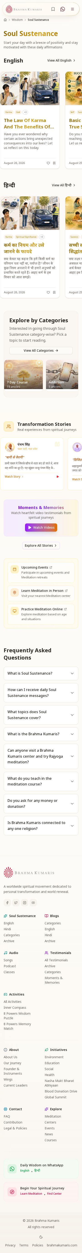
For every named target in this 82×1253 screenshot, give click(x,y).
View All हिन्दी (62, 185)
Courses (51, 1140)
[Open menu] (72, 9)
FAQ (7, 1116)
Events (50, 1128)
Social (49, 1069)
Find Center (54, 1194)
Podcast (10, 966)
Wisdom (17, 19)
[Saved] (53, 9)
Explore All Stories (39, 545)
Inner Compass (15, 1007)
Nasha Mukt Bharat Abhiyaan (59, 1083)
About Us (10, 1057)
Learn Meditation (31, 1194)
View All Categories (39, 350)
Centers (50, 1122)
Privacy (10, 1245)
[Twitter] (16, 902)
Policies (37, 1245)
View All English (59, 60)
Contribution (13, 1122)
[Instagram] (24, 902)
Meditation (53, 1116)
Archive (9, 941)
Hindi (7, 929)
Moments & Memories (54, 980)
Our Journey (12, 1063)
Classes (9, 972)
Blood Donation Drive (61, 1091)
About (14, 1050)
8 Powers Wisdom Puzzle (17, 1015)
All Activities (12, 1001)
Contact (15, 1109)
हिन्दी (37, 1170)
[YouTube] (33, 902)
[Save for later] (54, 163)
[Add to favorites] (48, 163)
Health (49, 1075)
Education (52, 1063)
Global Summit (56, 1097)
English (9, 923)
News (49, 1134)
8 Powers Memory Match (17, 1026)
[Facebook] (7, 902)
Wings (8, 1079)
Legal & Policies (15, 1128)
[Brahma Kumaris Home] (24, 9)
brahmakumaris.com (62, 1245)
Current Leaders (16, 1085)
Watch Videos (43, 527)
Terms (23, 1245)
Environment (54, 1057)
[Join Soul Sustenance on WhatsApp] (62, 9)
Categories (12, 935)
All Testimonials (56, 960)
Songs (8, 960)
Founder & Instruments (13, 1071)
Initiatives (58, 1050)
